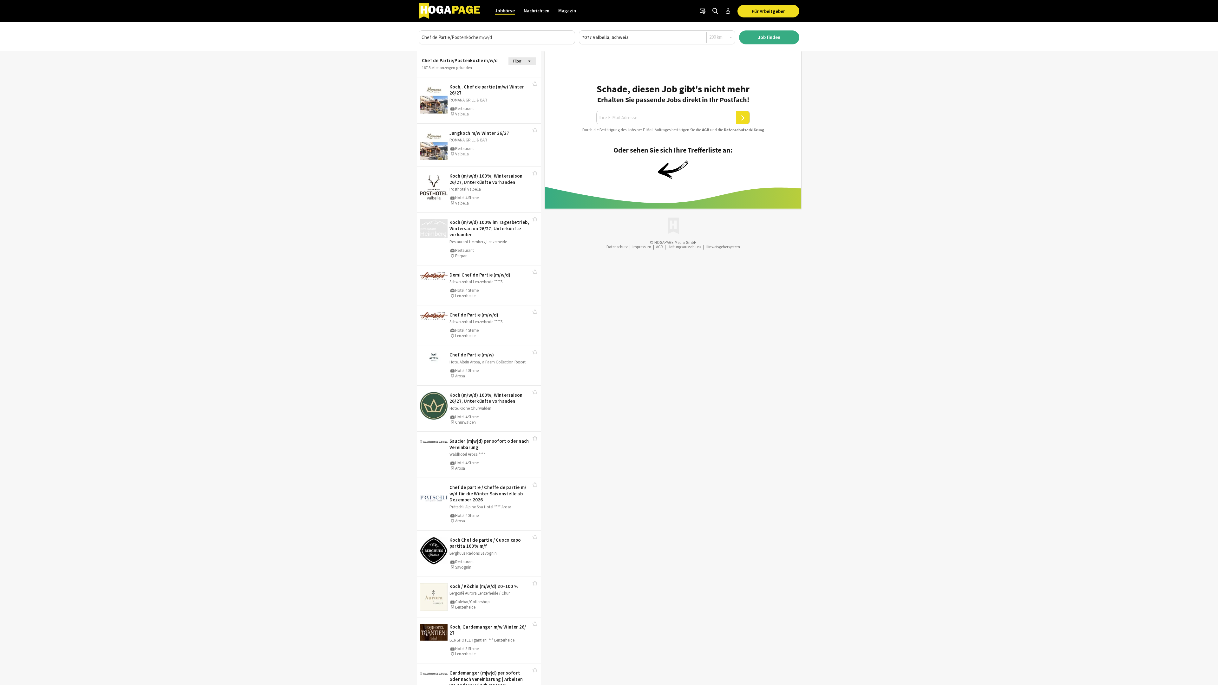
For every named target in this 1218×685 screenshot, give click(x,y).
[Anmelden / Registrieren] (728, 11)
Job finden (769, 37)
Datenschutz (617, 247)
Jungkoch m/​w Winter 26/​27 (479, 133)
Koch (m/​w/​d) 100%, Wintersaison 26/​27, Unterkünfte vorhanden (485, 179)
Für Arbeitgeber (768, 11)
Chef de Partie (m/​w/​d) (473, 315)
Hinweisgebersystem (723, 247)
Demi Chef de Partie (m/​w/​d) (479, 275)
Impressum (641, 247)
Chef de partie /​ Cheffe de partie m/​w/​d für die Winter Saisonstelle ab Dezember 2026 (487, 493)
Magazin (567, 11)
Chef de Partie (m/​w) (471, 355)
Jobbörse (505, 11)
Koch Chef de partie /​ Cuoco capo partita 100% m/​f (485, 543)
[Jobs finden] (715, 11)
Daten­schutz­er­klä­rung (744, 130)
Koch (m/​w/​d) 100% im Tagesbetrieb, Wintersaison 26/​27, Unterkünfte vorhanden (489, 228)
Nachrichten (536, 11)
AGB (705, 130)
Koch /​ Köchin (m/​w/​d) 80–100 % (484, 586)
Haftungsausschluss (684, 247)
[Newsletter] (702, 11)
